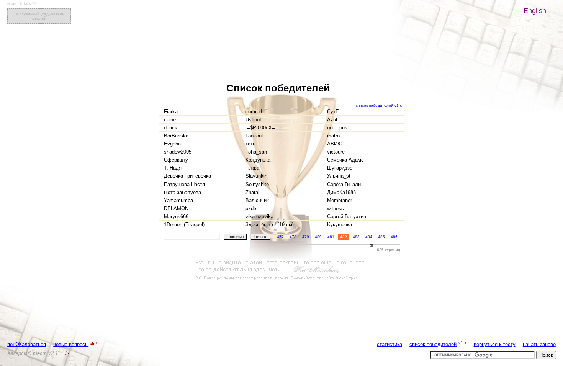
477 (280, 237)
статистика (389, 344)
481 (330, 237)
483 (356, 237)
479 (305, 237)
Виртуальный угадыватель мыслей (39, 16)
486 (394, 237)
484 (368, 237)
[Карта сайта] (67, 353)
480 (318, 237)
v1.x (462, 342)
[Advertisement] (281, 270)
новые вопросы (70, 344)
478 (293, 237)
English (535, 11)
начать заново (539, 344)
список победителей (433, 344)
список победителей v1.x (379, 105)
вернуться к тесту (495, 344)
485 (381, 237)
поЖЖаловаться (26, 344)
